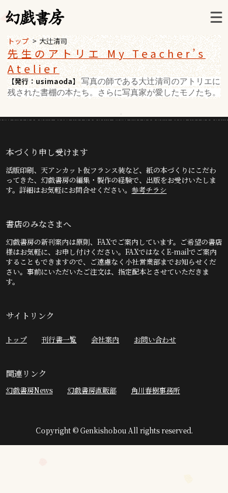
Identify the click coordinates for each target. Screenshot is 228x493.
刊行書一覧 (59, 339)
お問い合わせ (155, 339)
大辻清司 (53, 41)
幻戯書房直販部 (91, 390)
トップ (18, 41)
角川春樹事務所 (155, 390)
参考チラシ (149, 190)
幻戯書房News (29, 390)
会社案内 (105, 339)
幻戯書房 (35, 17)
